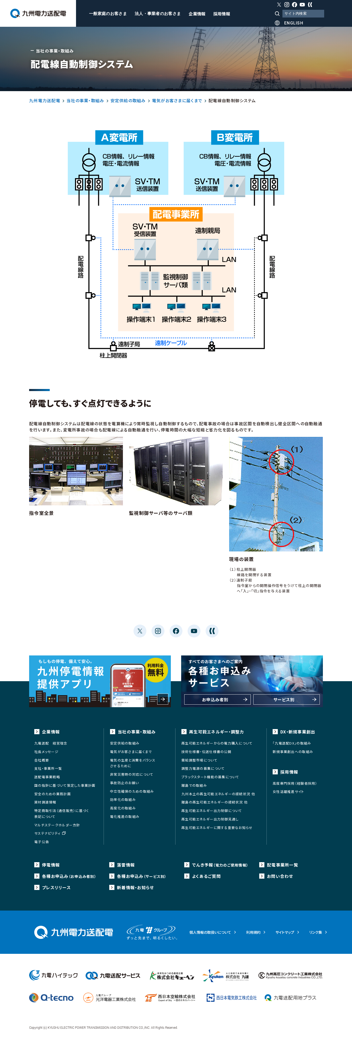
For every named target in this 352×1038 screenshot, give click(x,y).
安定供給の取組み (128, 100)
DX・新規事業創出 (297, 732)
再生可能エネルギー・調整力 (216, 732)
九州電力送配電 (44, 100)
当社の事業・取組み (85, 100)
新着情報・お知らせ (135, 887)
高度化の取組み (123, 808)
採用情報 (221, 14)
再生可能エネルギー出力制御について (211, 810)
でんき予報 (220, 864)
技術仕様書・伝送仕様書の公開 (206, 751)
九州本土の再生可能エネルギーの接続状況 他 (218, 793)
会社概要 (41, 760)
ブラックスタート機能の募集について (210, 776)
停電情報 (51, 864)
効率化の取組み (123, 799)
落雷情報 (126, 864)
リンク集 (315, 932)
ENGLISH (293, 23)
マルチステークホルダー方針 (57, 825)
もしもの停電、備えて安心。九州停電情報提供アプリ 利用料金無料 (100, 681)
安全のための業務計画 (52, 793)
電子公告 (41, 841)
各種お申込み (69, 876)
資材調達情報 (45, 802)
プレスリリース (56, 887)
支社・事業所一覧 (48, 768)
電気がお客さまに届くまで (177, 100)
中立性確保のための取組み (132, 791)
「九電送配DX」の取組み (292, 743)
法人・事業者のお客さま (158, 14)
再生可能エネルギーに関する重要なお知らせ (217, 827)
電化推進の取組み (124, 816)
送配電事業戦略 (47, 776)
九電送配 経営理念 (51, 743)
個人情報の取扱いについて (210, 932)
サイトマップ (284, 932)
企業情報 (197, 14)
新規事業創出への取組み (293, 751)
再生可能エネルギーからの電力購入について (217, 743)
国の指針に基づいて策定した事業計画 (65, 785)
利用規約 (253, 932)
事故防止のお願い (124, 782)
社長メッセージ (46, 751)
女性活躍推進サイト (288, 791)
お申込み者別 (215, 699)
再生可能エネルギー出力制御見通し (210, 819)
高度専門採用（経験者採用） (295, 783)
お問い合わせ (280, 876)
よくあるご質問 (206, 876)
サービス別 (284, 699)
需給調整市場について (199, 760)
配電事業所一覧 (282, 864)
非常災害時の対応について (131, 774)
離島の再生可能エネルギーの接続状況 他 (214, 802)
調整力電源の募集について (203, 768)
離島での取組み (194, 785)
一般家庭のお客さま (108, 14)
